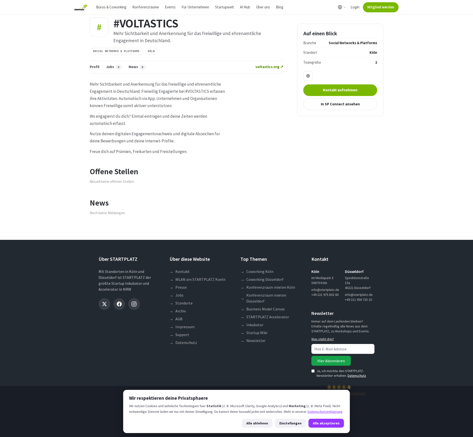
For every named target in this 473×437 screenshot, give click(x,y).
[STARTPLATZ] (81, 7)
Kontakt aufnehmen (340, 90)
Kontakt (179, 271)
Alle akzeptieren (326, 423)
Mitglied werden (380, 7)
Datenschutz (183, 342)
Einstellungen (290, 423)
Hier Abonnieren (331, 360)
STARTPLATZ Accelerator (264, 316)
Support (179, 334)
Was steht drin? (322, 339)
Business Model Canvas (262, 308)
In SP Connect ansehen (340, 104)
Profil (94, 66)
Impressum (182, 326)
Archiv (177, 310)
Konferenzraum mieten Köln (267, 287)
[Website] (308, 75)
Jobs (112, 66)
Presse (178, 287)
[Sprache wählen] (342, 7)
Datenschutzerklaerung (324, 411)
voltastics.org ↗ (269, 66)
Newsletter (253, 340)
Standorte (181, 303)
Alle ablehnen (257, 423)
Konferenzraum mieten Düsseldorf (263, 298)
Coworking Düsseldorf (262, 279)
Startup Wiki (253, 332)
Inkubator (251, 324)
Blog (279, 7)
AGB (176, 318)
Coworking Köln (256, 271)
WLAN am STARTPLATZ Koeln (197, 279)
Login (355, 7)
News (136, 66)
